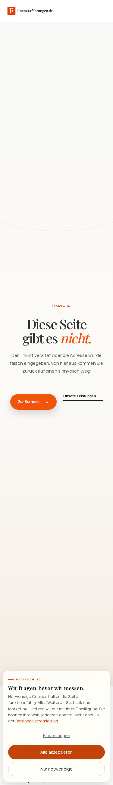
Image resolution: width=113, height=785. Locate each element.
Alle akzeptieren (56, 752)
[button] (101, 10)
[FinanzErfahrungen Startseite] (30, 11)
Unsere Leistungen (83, 396)
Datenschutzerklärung (36, 721)
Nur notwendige (56, 769)
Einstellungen (56, 735)
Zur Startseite (33, 402)
